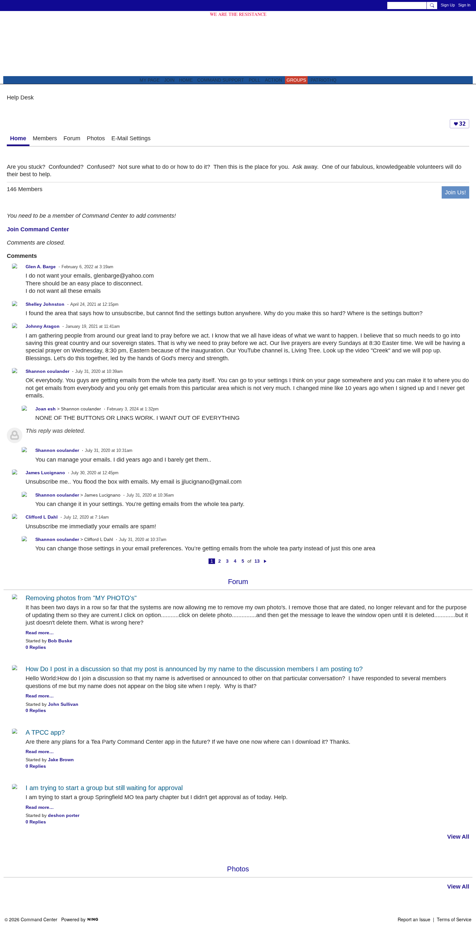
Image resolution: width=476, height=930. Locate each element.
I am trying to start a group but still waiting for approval (104, 787)
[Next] (265, 561)
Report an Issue (414, 919)
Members (45, 138)
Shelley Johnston (45, 304)
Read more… (40, 633)
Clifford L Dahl (42, 517)
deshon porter (63, 815)
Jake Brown (61, 759)
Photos (96, 138)
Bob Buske (60, 640)
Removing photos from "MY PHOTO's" (81, 598)
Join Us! (455, 192)
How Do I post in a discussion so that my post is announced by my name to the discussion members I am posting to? (194, 668)
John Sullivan (63, 704)
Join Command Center (38, 229)
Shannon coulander (47, 371)
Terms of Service (454, 919)
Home (18, 138)
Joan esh (45, 409)
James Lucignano (45, 472)
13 (257, 561)
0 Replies (36, 647)
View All (458, 837)
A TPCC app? (45, 732)
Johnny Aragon (43, 326)
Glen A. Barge (41, 266)
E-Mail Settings (131, 138)
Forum (71, 138)
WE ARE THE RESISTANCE (238, 14)
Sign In (464, 5)
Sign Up (448, 5)
